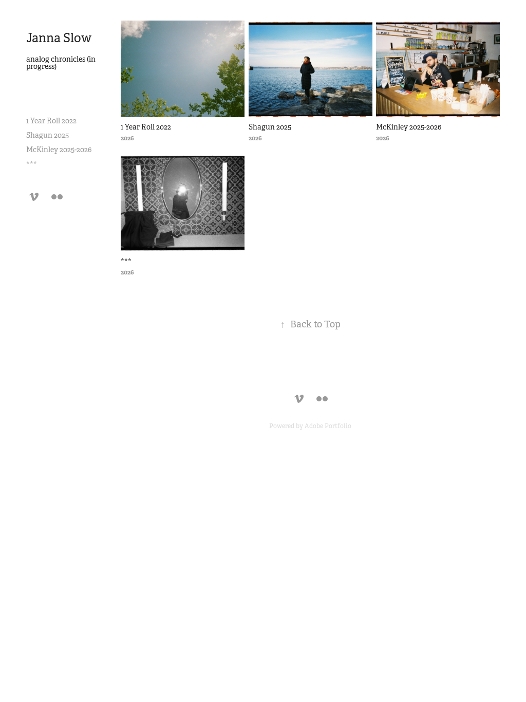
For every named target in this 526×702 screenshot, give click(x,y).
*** (31, 164)
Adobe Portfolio (328, 426)
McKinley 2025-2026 (58, 149)
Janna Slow (58, 38)
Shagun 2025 (47, 135)
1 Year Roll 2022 (51, 120)
